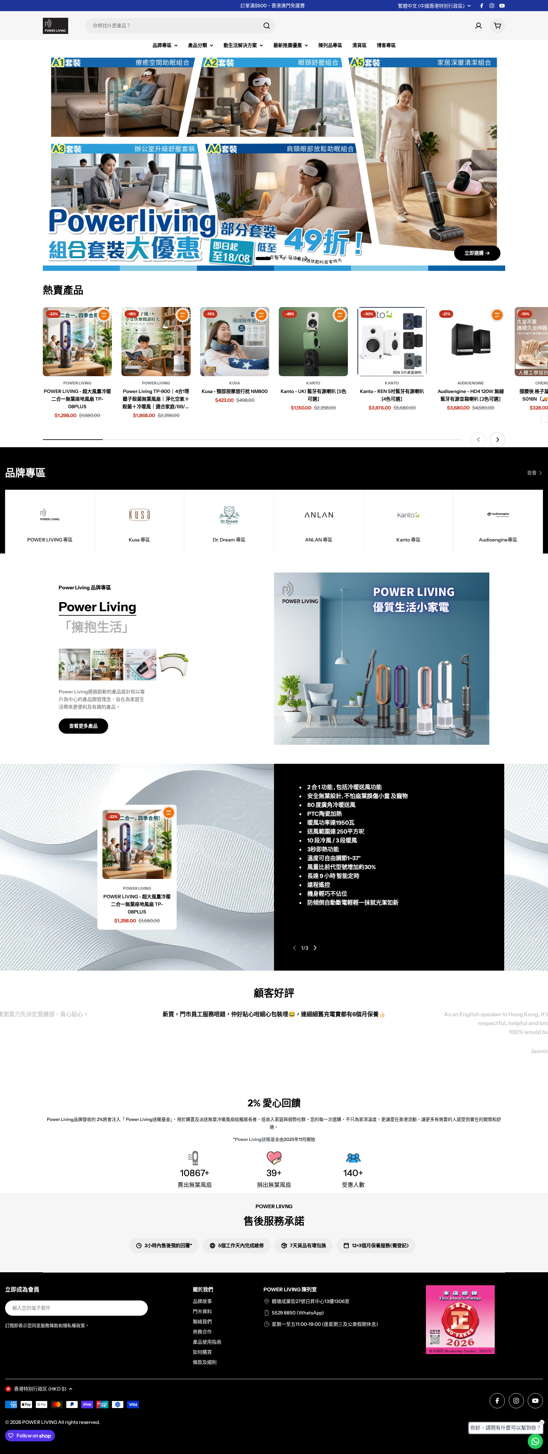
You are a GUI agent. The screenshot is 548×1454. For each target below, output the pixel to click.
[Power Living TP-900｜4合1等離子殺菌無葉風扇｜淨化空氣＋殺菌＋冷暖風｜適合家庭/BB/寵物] (156, 341)
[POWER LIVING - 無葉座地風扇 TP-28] (74, 664)
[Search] (267, 25)
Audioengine (470, 383)
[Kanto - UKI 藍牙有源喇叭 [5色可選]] (313, 341)
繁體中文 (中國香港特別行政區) (431, 5)
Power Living (77, 383)
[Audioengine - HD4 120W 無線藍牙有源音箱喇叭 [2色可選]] (470, 341)
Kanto (313, 383)
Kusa (234, 383)
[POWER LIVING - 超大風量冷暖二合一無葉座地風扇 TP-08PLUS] (77, 341)
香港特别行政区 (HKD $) (40, 1389)
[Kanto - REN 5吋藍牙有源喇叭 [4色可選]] (392, 341)
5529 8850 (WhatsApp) (298, 1313)
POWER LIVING (39, 1422)
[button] (250, 258)
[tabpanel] (150, 691)
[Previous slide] (242, 258)
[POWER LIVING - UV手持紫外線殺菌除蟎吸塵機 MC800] (140, 664)
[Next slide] (306, 258)
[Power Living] (381, 659)
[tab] (97, 606)
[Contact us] (535, 1441)
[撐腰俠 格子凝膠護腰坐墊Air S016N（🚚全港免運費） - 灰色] (544, 419)
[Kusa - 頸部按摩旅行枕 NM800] (234, 341)
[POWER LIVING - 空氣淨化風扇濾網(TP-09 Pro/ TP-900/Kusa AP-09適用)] (173, 664)
